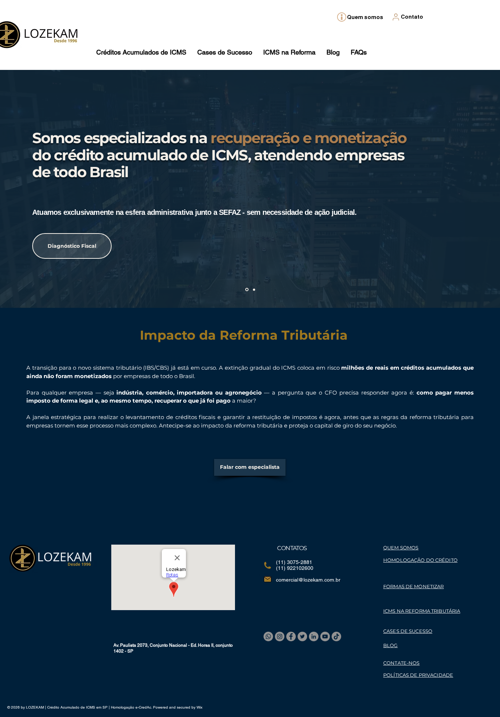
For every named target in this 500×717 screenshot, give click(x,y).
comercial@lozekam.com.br (308, 580)
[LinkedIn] (313, 636)
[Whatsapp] (268, 636)
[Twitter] (302, 636)
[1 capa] (246, 289)
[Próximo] (469, 189)
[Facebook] (291, 636)
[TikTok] (336, 636)
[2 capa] (253, 289)
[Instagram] (279, 636)
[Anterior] (30, 189)
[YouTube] (325, 636)
